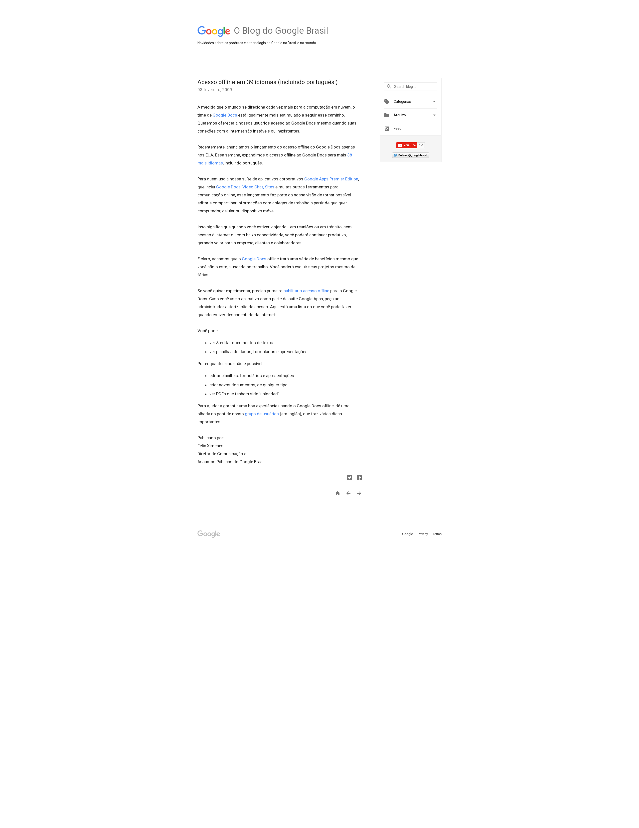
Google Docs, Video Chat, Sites (245, 186)
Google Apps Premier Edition (331, 178)
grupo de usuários (262, 413)
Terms (437, 534)
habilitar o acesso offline (306, 290)
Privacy (423, 534)
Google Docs (225, 115)
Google (408, 534)
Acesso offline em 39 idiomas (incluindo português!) (267, 82)
